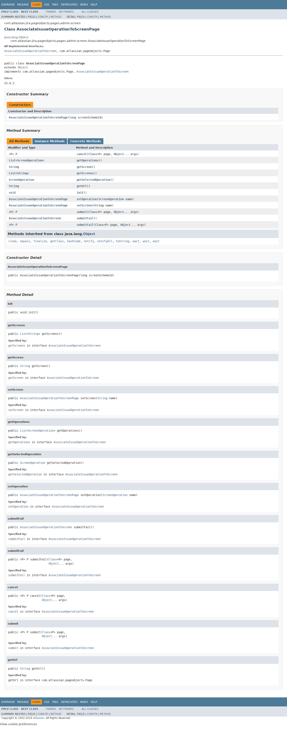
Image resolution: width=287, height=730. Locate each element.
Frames (51, 11)
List (12, 160)
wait (136, 241)
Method (55, 16)
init (80, 192)
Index (84, 4)
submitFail (85, 218)
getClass (57, 241)
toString (122, 241)
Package (23, 4)
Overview (8, 4)
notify (89, 241)
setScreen (84, 205)
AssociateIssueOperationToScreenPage (38, 117)
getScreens (85, 173)
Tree (55, 4)
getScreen (84, 167)
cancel (82, 154)
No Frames (66, 11)
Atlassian (38, 718)
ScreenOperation (29, 160)
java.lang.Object (16, 37)
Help (94, 4)
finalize (40, 241)
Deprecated (69, 4)
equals (25, 241)
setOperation (87, 199)
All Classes (90, 11)
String (14, 167)
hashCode (73, 241)
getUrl (82, 186)
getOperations (88, 160)
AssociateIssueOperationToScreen (30, 51)
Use (46, 4)
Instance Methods (50, 141)
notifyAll (104, 241)
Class (92, 154)
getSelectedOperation (93, 179)
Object (23, 67)
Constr (43, 16)
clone (12, 241)
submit (82, 212)
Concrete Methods (85, 141)
